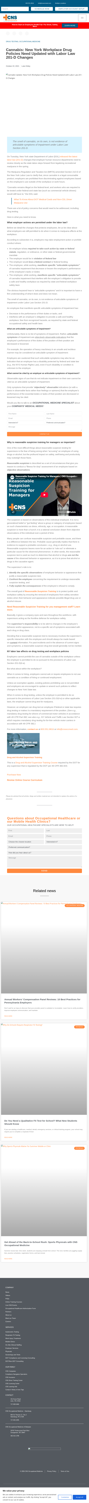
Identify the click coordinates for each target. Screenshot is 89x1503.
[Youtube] (35, 1477)
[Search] (27, 9)
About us (8, 1315)
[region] (44, 1495)
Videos (7, 1295)
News (7, 1292)
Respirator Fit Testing (12, 1335)
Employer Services (11, 1348)
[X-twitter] (54, 1477)
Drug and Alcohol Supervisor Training (24, 757)
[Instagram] (49, 1477)
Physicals (8, 1351)
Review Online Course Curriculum (24, 780)
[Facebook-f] (40, 1477)
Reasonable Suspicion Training (40, 591)
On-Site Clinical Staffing (13, 1345)
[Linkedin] (44, 1477)
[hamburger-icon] (82, 17)
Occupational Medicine (29, 41)
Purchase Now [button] (14, 775)
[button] (8, 33)
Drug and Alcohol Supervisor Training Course (36, 762)
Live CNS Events (11, 1305)
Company (9, 1287)
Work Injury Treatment (13, 1338)
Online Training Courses (13, 1302)
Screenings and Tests (12, 1355)
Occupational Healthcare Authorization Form (20, 1308)
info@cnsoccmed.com (67, 729)
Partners (8, 1312)
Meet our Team (10, 1318)
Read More (8, 1016)
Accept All (79, 1497)
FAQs (7, 1298)
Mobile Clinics (10, 1341)
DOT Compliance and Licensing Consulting (20, 1358)
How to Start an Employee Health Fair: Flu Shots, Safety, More (35, 25)
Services (9, 1327)
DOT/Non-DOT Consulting (14, 1361)
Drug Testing (12, 41)
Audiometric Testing (12, 1332)
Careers (8, 1321)
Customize (65, 1497)
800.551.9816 (47, 729)
